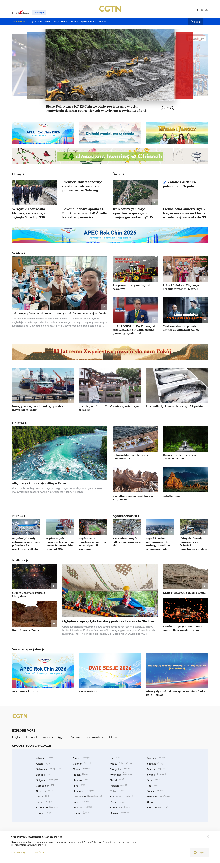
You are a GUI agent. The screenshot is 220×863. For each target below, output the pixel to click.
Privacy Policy (18, 852)
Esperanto (47, 807)
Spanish (156, 769)
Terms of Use (37, 852)
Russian (119, 813)
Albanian (44, 758)
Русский (75, 737)
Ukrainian (158, 796)
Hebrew (81, 780)
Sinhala (155, 763)
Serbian (156, 758)
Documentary (94, 737)
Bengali (43, 774)
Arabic (43, 763)
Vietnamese (159, 807)
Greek (81, 769)
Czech (43, 796)
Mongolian (120, 769)
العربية (61, 737)
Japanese (83, 807)
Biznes (17, 516)
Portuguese (122, 796)
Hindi (79, 785)
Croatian (45, 791)
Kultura (18, 560)
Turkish (155, 791)
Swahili (156, 774)
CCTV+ (112, 737)
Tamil (153, 780)
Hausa (80, 774)
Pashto (117, 802)
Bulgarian (47, 780)
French (81, 758)
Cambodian (45, 785)
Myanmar (122, 774)
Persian (118, 785)
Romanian (120, 807)
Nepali (117, 780)
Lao (115, 758)
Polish (117, 791)
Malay (121, 763)
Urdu (152, 802)
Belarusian (48, 769)
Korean (81, 813)
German (82, 763)
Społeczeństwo (125, 516)
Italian (81, 802)
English (16, 737)
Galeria (18, 423)
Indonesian (88, 796)
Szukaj (197, 21)
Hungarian (83, 791)
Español (31, 737)
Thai (152, 785)
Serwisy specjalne (26, 649)
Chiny (17, 174)
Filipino (44, 813)
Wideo (17, 253)
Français (47, 737)
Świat (117, 174)
